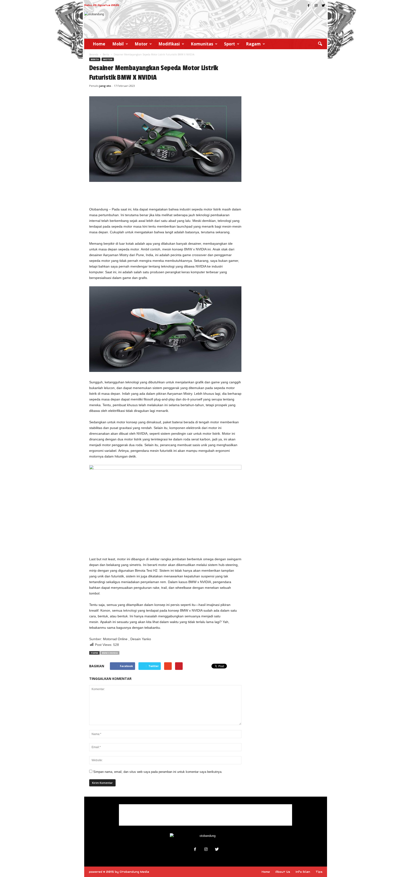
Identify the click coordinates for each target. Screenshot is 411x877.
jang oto (105, 86)
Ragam (253, 44)
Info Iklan (303, 871)
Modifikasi (169, 44)
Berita (106, 54)
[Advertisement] (165, 194)
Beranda (93, 54)
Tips (319, 871)
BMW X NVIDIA (110, 652)
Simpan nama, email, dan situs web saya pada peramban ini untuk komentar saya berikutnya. (157, 772)
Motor (141, 44)
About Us (282, 871)
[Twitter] (323, 5)
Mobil (118, 44)
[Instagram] (316, 5)
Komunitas (202, 44)
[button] (320, 44)
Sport (229, 44)
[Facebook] (309, 5)
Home (99, 44)
